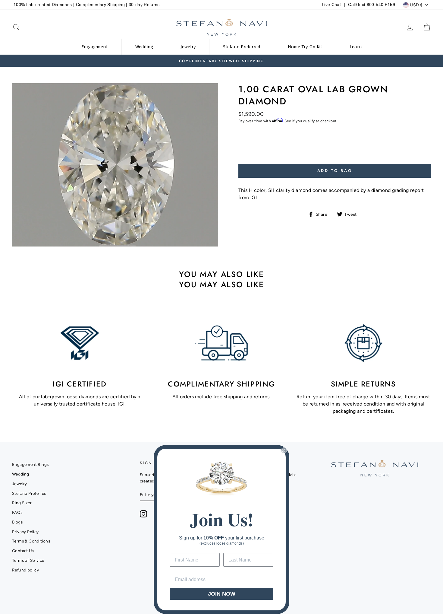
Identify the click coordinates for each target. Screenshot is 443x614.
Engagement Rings (30, 464)
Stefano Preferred (29, 493)
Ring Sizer (22, 502)
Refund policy (25, 570)
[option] (221, 61)
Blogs (17, 522)
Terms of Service (28, 560)
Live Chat (331, 4)
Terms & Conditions (31, 541)
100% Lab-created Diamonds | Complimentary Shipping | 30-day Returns (87, 4)
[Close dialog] (284, 450)
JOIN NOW (221, 594)
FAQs (17, 512)
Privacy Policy (25, 531)
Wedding (20, 474)
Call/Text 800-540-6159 (371, 4)
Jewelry (19, 483)
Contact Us (23, 550)
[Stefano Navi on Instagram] (143, 513)
